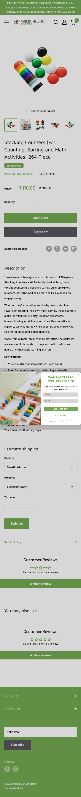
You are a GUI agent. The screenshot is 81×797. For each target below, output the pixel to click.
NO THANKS (61, 415)
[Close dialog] (79, 374)
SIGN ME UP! (60, 409)
